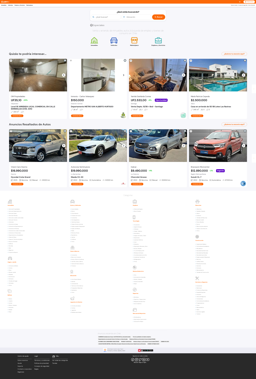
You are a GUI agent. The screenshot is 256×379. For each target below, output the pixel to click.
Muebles (11, 274)
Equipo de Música (75, 228)
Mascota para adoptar (202, 226)
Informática (137, 233)
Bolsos (10, 299)
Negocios (11, 250)
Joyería (10, 301)
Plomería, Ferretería (201, 263)
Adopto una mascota (202, 228)
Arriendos (11, 222)
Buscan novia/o (200, 220)
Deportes (135, 293)
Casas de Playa (12, 237)
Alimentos (199, 209)
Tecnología (136, 221)
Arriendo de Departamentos (16, 226)
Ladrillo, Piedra (200, 261)
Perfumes (11, 307)
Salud (198, 309)
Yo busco (73, 266)
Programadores (200, 303)
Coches (73, 308)
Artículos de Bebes (13, 266)
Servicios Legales (201, 311)
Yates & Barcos (74, 251)
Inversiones (199, 286)
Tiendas (54, 363)
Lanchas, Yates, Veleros (77, 261)
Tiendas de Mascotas (202, 217)
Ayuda (20, 363)
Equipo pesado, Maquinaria (78, 226)
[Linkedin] (144, 359)
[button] (63, 75)
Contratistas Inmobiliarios (203, 246)
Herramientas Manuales (202, 253)
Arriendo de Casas (13, 224)
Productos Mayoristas (202, 290)
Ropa (10, 311)
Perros (198, 224)
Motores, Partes (75, 233)
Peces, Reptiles (200, 222)
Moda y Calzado (13, 305)
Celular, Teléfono (138, 231)
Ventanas (11, 283)
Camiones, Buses (75, 222)
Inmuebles (3, 5)
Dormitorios (12, 276)
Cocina (10, 268)
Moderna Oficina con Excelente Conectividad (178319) (142, 339)
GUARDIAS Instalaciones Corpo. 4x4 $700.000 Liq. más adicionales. (114, 336)
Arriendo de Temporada (15, 233)
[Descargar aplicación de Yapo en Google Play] (150, 350)
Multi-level (199, 288)
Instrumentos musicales (140, 277)
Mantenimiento (200, 270)
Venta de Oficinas (13, 215)
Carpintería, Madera (201, 244)
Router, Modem (137, 248)
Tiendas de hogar (13, 281)
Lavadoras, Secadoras (139, 257)
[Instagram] (136, 359)
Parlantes (136, 244)
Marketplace (29, 5)
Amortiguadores (75, 220)
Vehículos (10, 5)
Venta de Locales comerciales (16, 217)
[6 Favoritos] (71, 60)
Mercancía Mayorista (139, 313)
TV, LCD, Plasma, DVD (139, 250)
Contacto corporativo (25, 369)
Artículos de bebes (76, 306)
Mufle (72, 230)
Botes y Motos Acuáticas (77, 259)
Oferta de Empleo (138, 209)
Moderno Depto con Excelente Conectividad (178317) (146, 341)
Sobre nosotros (23, 360)
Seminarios (74, 290)
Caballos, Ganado (201, 211)
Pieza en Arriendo (13, 241)
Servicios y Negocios (201, 282)
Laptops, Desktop (138, 240)
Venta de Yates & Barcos (77, 263)
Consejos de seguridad (242, 5)
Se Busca (73, 239)
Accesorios (74, 217)
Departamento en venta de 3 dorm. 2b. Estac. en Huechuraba (112, 339)
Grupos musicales (138, 281)
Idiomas (73, 281)
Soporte (20, 366)
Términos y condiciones (42, 360)
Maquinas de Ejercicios (139, 301)
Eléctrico (199, 259)
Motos (73, 211)
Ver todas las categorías (60, 360)
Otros (10, 285)
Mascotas (198, 205)
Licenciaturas (74, 283)
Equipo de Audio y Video (140, 235)
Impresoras (136, 237)
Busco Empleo (137, 211)
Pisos (10, 270)
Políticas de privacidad (41, 363)
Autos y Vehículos (75, 205)
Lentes (10, 303)
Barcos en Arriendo (76, 257)
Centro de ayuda (251, 5)
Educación (73, 275)
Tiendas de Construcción (203, 272)
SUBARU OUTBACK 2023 (153, 343)
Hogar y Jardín (12, 262)
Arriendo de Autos (75, 215)
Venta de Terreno (13, 220)
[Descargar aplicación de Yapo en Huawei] (139, 350)
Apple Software (138, 227)
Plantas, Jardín (12, 272)
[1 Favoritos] (131, 60)
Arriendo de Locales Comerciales (17, 230)
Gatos (198, 213)
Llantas (73, 237)
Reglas (36, 369)
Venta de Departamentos (15, 211)
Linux (135, 242)
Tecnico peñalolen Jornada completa (142, 336)
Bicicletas (136, 297)
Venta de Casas (13, 213)
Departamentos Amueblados (16, 235)
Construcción (199, 240)
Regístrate (21, 372)
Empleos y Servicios (20, 5)
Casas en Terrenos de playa (15, 239)
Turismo (198, 314)
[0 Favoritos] (191, 60)
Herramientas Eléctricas (202, 250)
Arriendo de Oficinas (14, 228)
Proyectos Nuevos (13, 252)
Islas (10, 248)
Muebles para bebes (76, 312)
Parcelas (11, 246)
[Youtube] (147, 359)
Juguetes (73, 310)
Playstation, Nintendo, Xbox (140, 246)
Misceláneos (200, 248)
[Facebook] (133, 359)
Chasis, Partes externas (77, 224)
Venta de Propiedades (14, 209)
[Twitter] (140, 359)
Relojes (10, 309)
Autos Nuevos (74, 213)
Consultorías (200, 299)
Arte (135, 275)
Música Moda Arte (138, 271)
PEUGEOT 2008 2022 (126, 341)
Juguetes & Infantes (76, 302)
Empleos (135, 205)
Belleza (10, 295)
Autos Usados (74, 209)
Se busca (11, 279)
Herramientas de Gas (202, 255)
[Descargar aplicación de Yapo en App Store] (144, 350)
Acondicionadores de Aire (140, 255)
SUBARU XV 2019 (165, 341)
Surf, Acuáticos (137, 303)
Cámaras (136, 229)
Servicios (199, 266)
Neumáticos (74, 235)
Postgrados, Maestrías (76, 288)
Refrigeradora (137, 259)
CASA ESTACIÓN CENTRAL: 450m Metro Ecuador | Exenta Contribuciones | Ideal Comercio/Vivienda (122, 343)
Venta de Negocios (201, 296)
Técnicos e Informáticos (77, 286)
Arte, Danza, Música (76, 279)
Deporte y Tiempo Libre (140, 299)
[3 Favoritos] (11, 60)
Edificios (11, 243)
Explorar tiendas (234, 5)
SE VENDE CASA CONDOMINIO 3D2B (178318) (108, 341)
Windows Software (138, 253)
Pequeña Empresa (201, 292)
